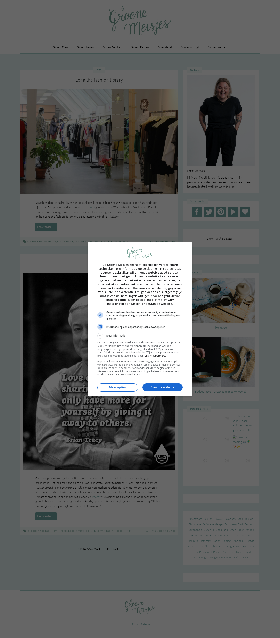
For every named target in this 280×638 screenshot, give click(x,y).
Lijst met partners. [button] (155, 355)
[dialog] (140, 319)
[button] (140, 336)
